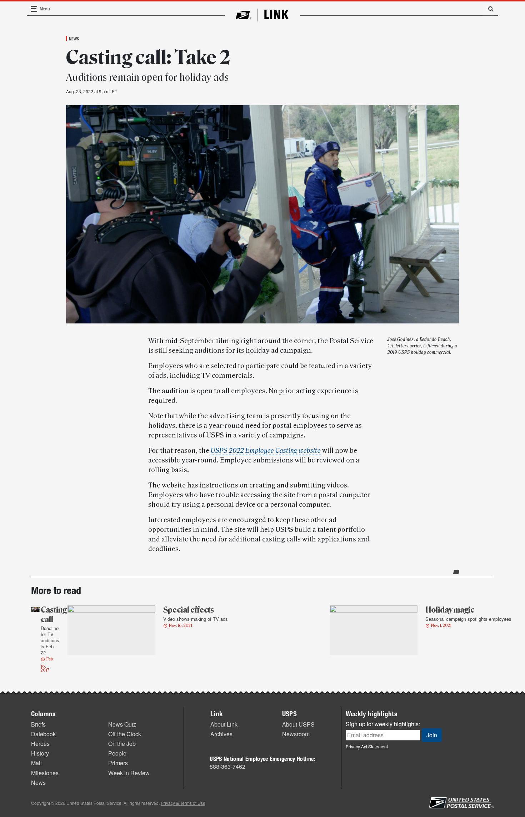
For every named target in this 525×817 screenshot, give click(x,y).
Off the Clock (124, 734)
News (74, 38)
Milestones (45, 773)
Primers (118, 763)
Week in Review (129, 773)
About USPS (298, 724)
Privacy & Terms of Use (183, 803)
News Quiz (122, 724)
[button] (488, 8)
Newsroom (296, 734)
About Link (224, 724)
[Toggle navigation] (34, 9)
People (117, 753)
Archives (221, 734)
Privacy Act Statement (367, 746)
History (40, 753)
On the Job (122, 743)
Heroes (40, 743)
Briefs (38, 724)
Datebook (43, 734)
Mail (36, 763)
